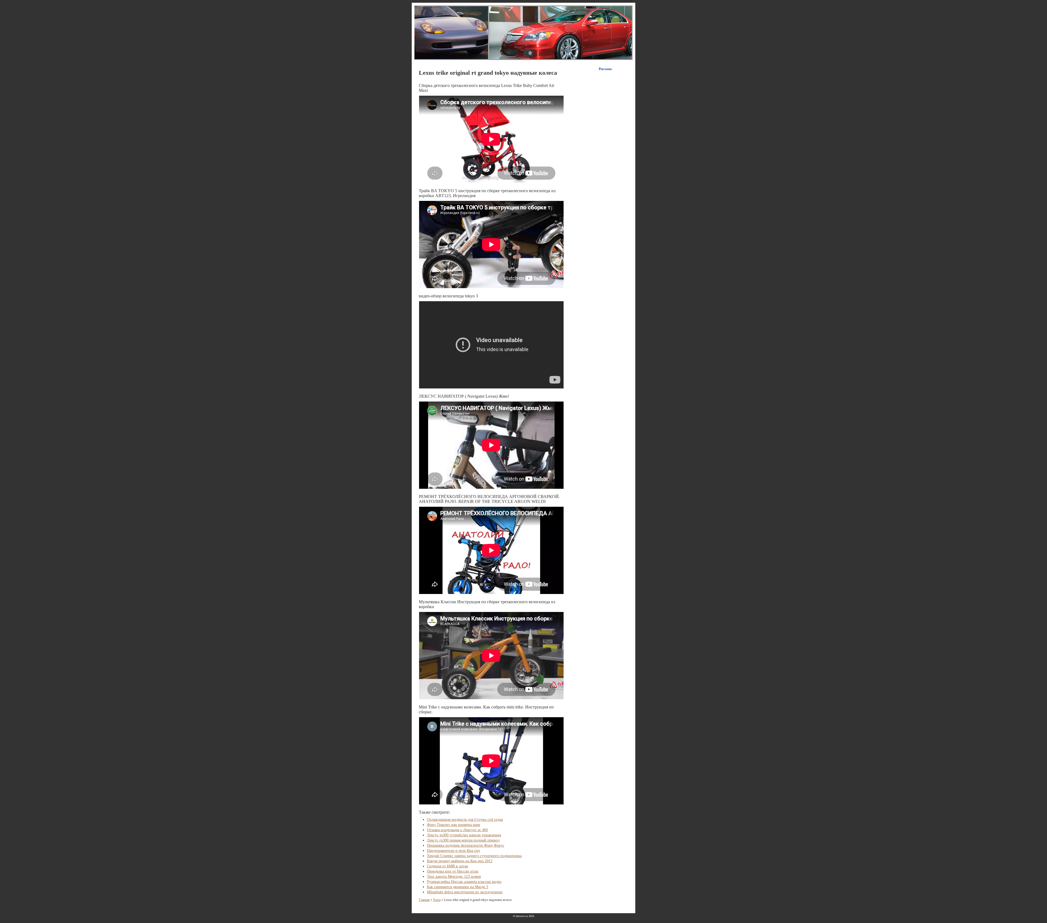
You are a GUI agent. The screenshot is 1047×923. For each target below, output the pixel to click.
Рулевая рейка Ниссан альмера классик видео (464, 882)
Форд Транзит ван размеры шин (453, 825)
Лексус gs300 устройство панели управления (464, 835)
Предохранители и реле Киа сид (453, 851)
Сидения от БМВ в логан (447, 866)
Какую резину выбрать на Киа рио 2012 (459, 861)
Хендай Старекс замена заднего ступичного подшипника (474, 856)
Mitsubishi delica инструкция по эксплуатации (465, 892)
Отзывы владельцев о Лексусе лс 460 (457, 830)
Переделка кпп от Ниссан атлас (453, 871)
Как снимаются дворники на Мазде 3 (457, 887)
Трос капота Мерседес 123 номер (454, 876)
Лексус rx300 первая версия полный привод (463, 840)
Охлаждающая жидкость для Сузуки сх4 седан (465, 820)
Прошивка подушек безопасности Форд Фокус (465, 845)
